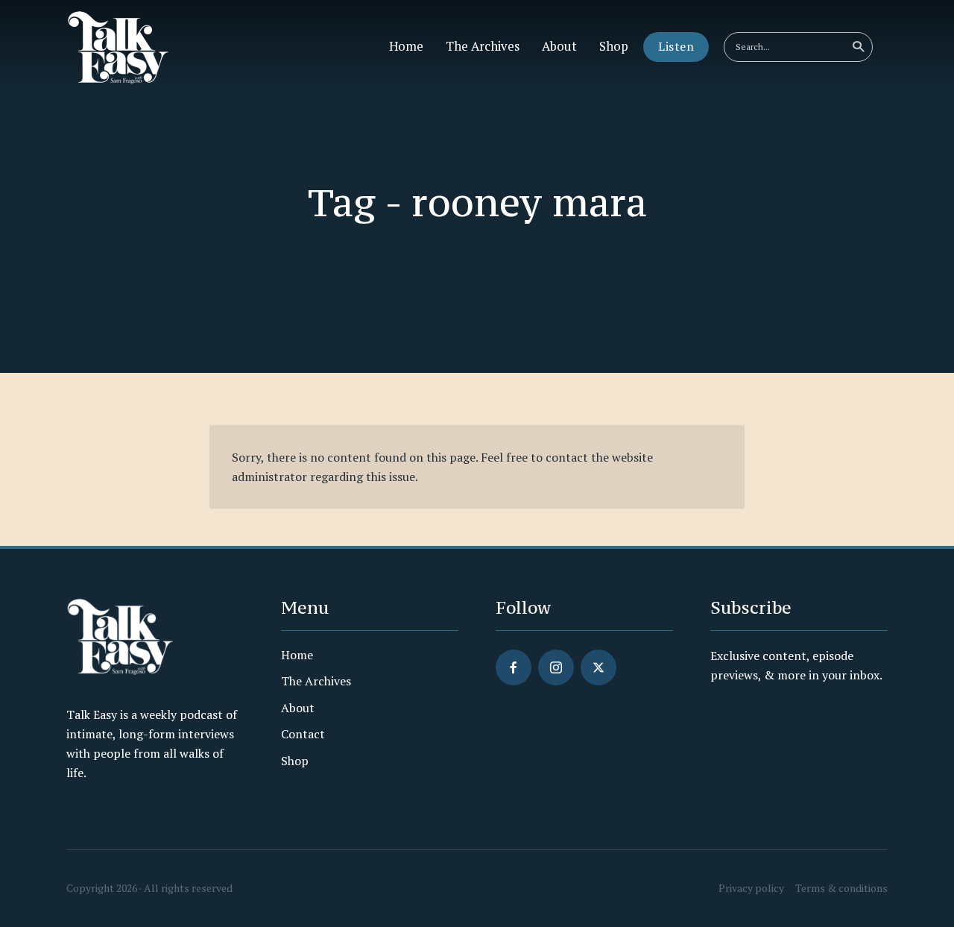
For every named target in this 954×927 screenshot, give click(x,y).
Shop (613, 46)
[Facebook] (513, 667)
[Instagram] (556, 667)
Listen (676, 46)
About (559, 46)
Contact (303, 734)
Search (858, 47)
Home (406, 46)
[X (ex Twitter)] (598, 667)
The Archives (482, 46)
